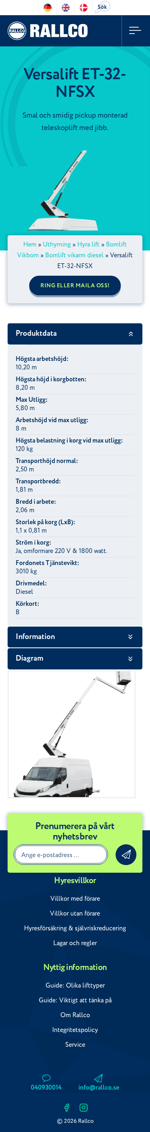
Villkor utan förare (75, 913)
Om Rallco (75, 1015)
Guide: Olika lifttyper (75, 985)
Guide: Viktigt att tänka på (75, 1000)
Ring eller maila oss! (75, 286)
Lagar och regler (75, 943)
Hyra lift (88, 244)
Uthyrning (57, 244)
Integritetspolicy (75, 1030)
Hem (29, 244)
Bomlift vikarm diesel (74, 255)
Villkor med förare (75, 898)
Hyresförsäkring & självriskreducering (75, 928)
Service (75, 1044)
